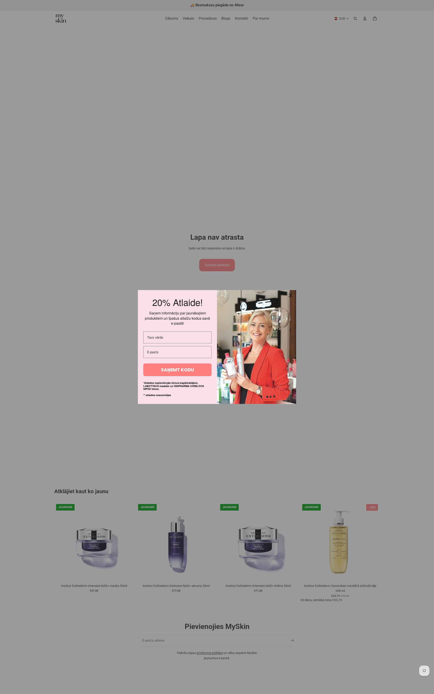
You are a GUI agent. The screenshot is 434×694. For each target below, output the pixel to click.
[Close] (290, 295)
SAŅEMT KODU (177, 370)
